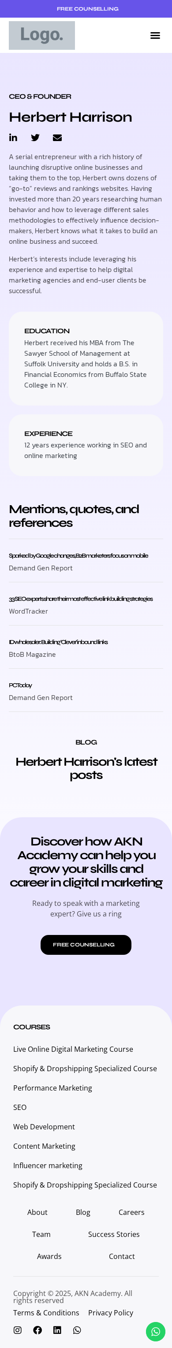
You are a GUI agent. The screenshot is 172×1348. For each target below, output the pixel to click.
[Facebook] (37, 1330)
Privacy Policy (110, 1312)
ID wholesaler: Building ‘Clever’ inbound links (58, 642)
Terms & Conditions (46, 1312)
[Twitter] (35, 138)
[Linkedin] (57, 1330)
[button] (155, 35)
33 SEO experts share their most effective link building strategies (80, 599)
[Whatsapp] (77, 1330)
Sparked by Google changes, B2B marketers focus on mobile (78, 555)
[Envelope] (57, 138)
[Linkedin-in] (13, 138)
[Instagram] (17, 1330)
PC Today (20, 685)
